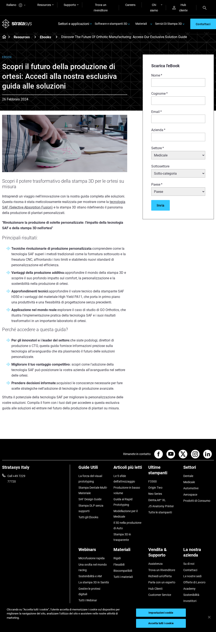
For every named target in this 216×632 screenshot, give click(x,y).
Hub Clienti (155, 588)
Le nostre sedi (192, 576)
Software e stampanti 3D (111, 23)
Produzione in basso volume (126, 490)
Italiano (11, 5)
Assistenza (155, 563)
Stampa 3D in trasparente (122, 537)
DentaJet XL (157, 500)
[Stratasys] (17, 23)
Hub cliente (183, 7)
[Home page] (3, 37)
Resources (44, 5)
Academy (189, 588)
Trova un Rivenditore (161, 570)
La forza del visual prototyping (90, 478)
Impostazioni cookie (160, 612)
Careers (130, 5)
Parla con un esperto (161, 582)
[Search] (205, 7)
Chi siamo (154, 7)
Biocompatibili (122, 570)
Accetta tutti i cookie (161, 623)
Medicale (189, 482)
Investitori (189, 601)
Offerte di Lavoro (194, 582)
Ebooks (45, 37)
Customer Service (159, 594)
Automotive (190, 488)
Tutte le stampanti (160, 512)
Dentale (188, 476)
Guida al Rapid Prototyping (122, 502)
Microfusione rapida (91, 558)
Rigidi (117, 558)
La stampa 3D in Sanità (93, 582)
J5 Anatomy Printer (161, 506)
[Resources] (35, 37)
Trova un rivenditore (101, 7)
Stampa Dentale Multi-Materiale (92, 490)
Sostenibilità (191, 594)
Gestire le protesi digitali (89, 591)
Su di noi (188, 563)
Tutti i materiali (123, 577)
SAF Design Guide (89, 499)
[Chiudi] (209, 617)
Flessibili (118, 564)
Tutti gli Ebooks (88, 517)
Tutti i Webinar (87, 600)
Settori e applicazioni (73, 24)
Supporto (70, 5)
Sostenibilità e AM (90, 576)
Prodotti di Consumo (196, 500)
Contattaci (190, 570)
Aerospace (190, 494)
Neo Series (155, 493)
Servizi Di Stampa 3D (168, 23)
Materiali (141, 23)
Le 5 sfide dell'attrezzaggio (124, 478)
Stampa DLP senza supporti (90, 508)
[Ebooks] (56, 37)
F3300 (152, 481)
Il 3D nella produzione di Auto (127, 525)
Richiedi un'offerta (160, 576)
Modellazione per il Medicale (125, 513)
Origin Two (155, 487)
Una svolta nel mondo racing (92, 567)
